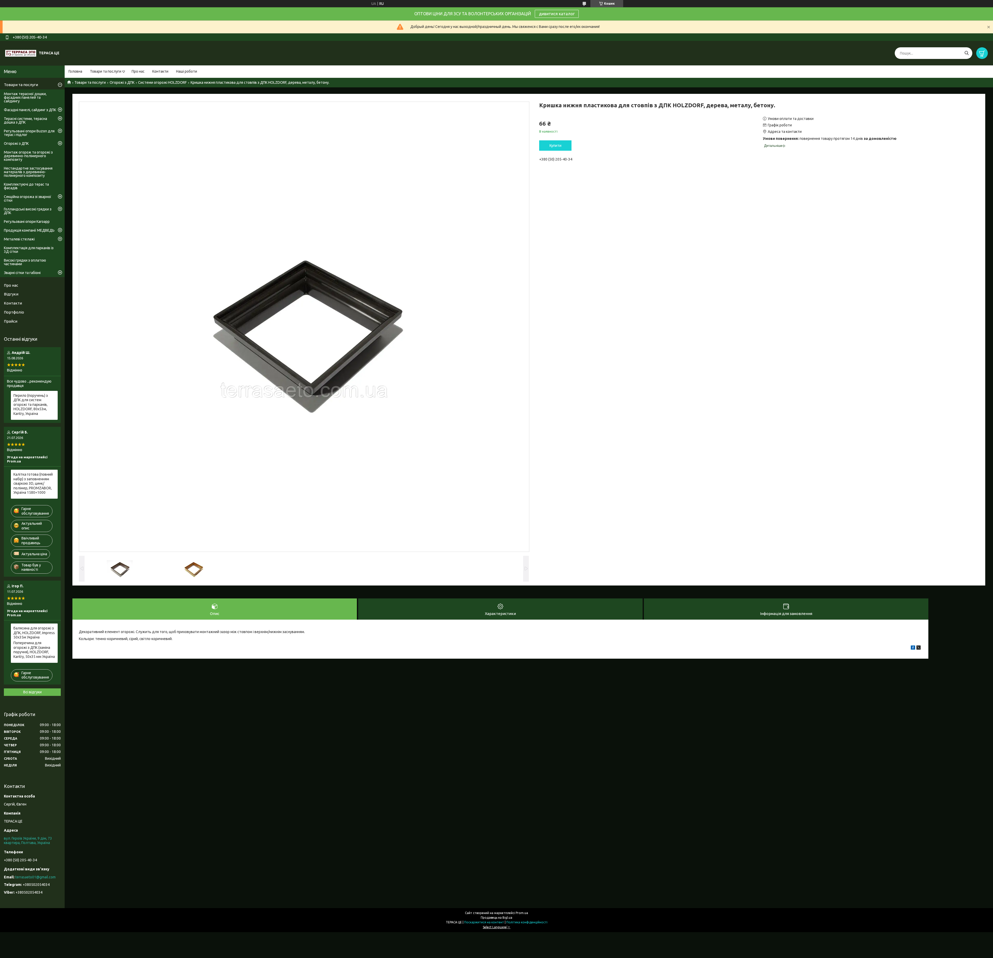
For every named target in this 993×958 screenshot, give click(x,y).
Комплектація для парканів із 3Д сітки (29, 250)
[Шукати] (966, 53)
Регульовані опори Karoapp (27, 221)
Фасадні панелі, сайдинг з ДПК (30, 110)
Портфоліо (14, 312)
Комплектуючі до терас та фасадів (26, 186)
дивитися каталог (557, 13)
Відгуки (11, 294)
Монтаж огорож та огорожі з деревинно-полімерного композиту (28, 156)
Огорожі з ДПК (122, 82)
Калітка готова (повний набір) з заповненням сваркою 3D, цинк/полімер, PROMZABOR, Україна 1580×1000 (33, 483)
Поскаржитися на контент (484, 922)
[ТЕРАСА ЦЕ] (20, 53)
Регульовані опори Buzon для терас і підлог (29, 133)
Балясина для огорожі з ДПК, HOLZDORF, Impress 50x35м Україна (34, 632)
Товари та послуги (105, 71)
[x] (918, 648)
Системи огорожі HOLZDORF (162, 82)
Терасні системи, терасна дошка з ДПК (25, 120)
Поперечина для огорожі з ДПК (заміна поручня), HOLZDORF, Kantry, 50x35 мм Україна (34, 650)
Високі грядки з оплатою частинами (25, 262)
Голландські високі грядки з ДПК (27, 211)
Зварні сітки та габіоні (22, 273)
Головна (75, 71)
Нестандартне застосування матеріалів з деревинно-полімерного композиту (28, 172)
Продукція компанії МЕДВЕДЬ (29, 230)
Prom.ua (522, 913)
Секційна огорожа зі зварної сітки (27, 198)
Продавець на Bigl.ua (496, 917)
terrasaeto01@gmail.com (35, 877)
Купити (555, 145)
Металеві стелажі (19, 239)
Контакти (160, 71)
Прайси (10, 321)
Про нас (138, 71)
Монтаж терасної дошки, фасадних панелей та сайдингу (25, 97)
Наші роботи (186, 71)
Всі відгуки (32, 692)
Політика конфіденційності (526, 922)
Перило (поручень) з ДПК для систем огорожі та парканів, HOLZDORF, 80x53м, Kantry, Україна (30, 404)
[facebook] (913, 648)
